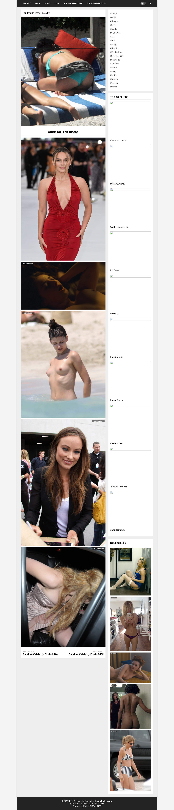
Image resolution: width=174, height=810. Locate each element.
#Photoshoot (116, 52)
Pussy (47, 3)
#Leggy (113, 44)
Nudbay (27, 3)
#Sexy (112, 25)
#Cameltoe (115, 32)
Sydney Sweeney (117, 183)
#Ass (112, 36)
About (85, 806)
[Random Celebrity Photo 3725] (63, 198)
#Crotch (114, 82)
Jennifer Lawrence (118, 486)
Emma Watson (117, 400)
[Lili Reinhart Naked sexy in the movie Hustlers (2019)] (130, 571)
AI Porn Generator (96, 3)
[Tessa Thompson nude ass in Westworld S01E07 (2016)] (130, 706)
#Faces (113, 71)
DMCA (92, 806)
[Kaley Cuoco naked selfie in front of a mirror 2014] (130, 623)
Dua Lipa (114, 313)
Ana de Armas (116, 443)
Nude (37, 3)
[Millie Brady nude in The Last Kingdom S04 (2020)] (63, 285)
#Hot (112, 40)
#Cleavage (115, 59)
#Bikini (113, 13)
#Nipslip (114, 48)
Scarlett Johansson (119, 227)
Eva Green (114, 270)
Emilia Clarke (116, 356)
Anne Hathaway (117, 529)
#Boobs (113, 29)
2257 (99, 806)
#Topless (114, 63)
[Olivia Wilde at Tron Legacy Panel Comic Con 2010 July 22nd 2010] (63, 482)
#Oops (113, 17)
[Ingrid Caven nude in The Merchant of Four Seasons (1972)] (130, 667)
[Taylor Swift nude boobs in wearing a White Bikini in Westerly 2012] (130, 760)
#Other (113, 86)
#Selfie (113, 75)
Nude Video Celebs (72, 3)
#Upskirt (114, 21)
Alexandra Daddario (119, 140)
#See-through (116, 55)
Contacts (77, 806)
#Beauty (114, 79)
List (57, 3)
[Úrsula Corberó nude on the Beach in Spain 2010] (63, 364)
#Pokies (114, 67)
